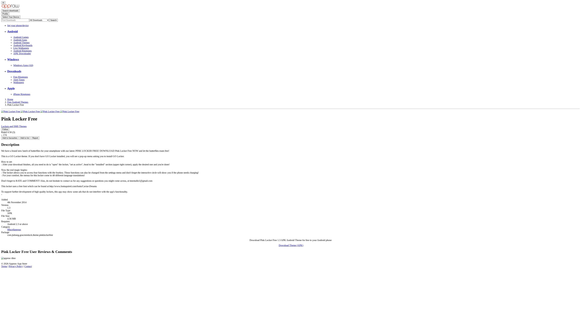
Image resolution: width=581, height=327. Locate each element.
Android (12, 31)
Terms (4, 266)
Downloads (14, 71)
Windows (13, 59)
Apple (11, 88)
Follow (5, 129)
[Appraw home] (10, 7)
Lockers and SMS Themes (14, 126)
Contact (28, 266)
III (3, 3)
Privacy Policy (16, 266)
